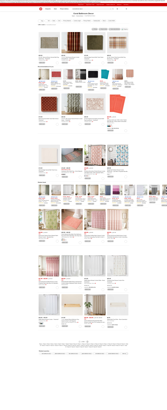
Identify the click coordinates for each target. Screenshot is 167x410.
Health (102, 0)
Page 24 (48, 345)
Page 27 (61, 345)
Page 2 (44, 343)
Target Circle (92, 2)
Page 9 (71, 343)
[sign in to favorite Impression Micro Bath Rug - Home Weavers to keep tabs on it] (80, 177)
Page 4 (52, 343)
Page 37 (105, 345)
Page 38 (109, 345)
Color (59, 20)
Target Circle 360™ (100, 4)
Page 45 (78, 346)
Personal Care (86, 0)
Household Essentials (73, 0)
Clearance (23, 2)
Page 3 (48, 343)
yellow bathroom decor (60, 353)
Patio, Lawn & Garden (59, 0)
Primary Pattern (87, 20)
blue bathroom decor (46, 353)
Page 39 (113, 345)
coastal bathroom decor (113, 353)
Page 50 (99, 346)
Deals (20, 2)
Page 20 (119, 343)
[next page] (87, 342)
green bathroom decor (87, 353)
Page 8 (67, 343)
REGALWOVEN (64, 284)
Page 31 (78, 345)
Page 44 (73, 346)
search (113, 9)
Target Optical (15, 2)
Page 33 (87, 345)
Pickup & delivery (64, 8)
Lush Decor (109, 172)
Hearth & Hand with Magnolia (67, 322)
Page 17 (106, 343)
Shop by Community (7, 2)
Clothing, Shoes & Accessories (32, 0)
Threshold (41, 60)
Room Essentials (87, 283)
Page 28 (65, 345)
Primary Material (67, 20)
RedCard (87, 2)
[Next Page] (128, 21)
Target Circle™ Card (90, 4)
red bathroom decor (99, 353)
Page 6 (59, 343)
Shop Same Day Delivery (75, 2)
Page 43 (69, 346)
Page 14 (93, 343)
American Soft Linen (111, 122)
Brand (104, 20)
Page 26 (57, 345)
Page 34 (92, 345)
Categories (48, 8)
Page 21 (123, 343)
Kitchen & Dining (50, 0)
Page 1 (40, 343)
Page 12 (84, 343)
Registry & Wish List (110, 4)
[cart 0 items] (126, 8)
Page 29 (70, 345)
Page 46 (82, 346)
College (18, 0)
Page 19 (114, 343)
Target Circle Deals (51, 2)
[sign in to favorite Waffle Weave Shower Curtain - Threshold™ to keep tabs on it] (57, 326)
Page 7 (63, 343)
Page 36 (100, 345)
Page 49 (95, 346)
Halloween (22, 0)
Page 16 (101, 343)
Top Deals (45, 2)
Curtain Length (77, 20)
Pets (100, 0)
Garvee (85, 238)
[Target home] (40, 8)
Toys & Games (123, 0)
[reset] (110, 9)
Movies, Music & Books (146, 0)
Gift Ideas (161, 0)
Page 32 (83, 345)
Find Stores (97, 2)
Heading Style (96, 20)
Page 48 (91, 346)
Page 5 (56, 343)
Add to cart (41, 62)
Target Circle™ (81, 4)
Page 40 (118, 345)
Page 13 (88, 343)
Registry (83, 2)
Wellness (106, 0)
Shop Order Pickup (65, 2)
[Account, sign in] (120, 8)
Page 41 (122, 345)
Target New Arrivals (4, 0)
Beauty (81, 0)
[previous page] (80, 342)
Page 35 (96, 345)
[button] (42, 81)
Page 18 (110, 343)
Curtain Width (111, 20)
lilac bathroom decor (73, 353)
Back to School (12, 0)
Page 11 (79, 343)
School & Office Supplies (114, 0)
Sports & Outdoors (94, 0)
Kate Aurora (41, 238)
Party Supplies (155, 0)
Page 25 (52, 345)
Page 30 (74, 345)
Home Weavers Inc (65, 172)
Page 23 (43, 345)
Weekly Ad (58, 2)
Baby (79, 0)
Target (73, 15)
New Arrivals (29, 2)
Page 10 (75, 343)
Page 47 (86, 346)
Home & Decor (42, 0)
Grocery (66, 0)
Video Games (138, 0)
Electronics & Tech (130, 0)
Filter (42, 21)
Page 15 (97, 343)
